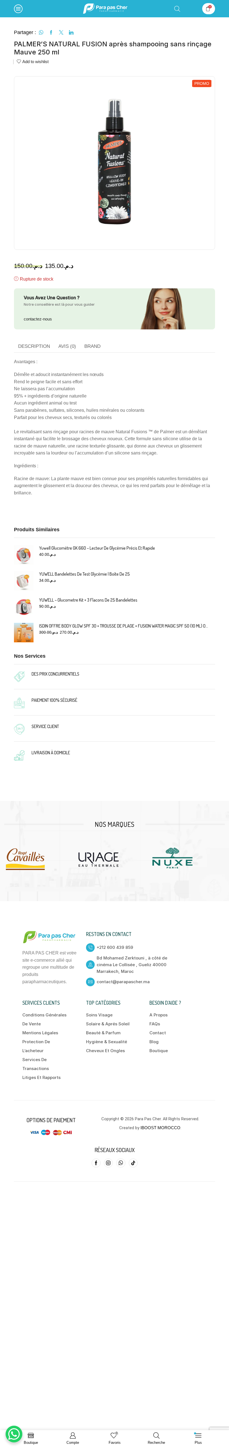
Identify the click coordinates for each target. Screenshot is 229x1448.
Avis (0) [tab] (67, 346)
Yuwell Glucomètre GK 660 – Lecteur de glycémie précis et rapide (97, 548)
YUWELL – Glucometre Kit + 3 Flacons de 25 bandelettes (88, 600)
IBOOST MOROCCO (160, 1127)
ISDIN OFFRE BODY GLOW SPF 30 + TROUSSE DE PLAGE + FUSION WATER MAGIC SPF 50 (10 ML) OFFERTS (123, 626)
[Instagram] (108, 1163)
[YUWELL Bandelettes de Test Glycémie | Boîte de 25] (24, 580)
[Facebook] (96, 1163)
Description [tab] (34, 346)
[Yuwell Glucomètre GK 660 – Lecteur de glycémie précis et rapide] (24, 554)
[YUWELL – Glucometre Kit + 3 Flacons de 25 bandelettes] (24, 606)
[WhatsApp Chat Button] (14, 1434)
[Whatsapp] (120, 1163)
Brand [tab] (92, 346)
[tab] (34, 346)
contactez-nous (38, 319)
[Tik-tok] (133, 1163)
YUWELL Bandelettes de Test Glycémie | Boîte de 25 (84, 574)
